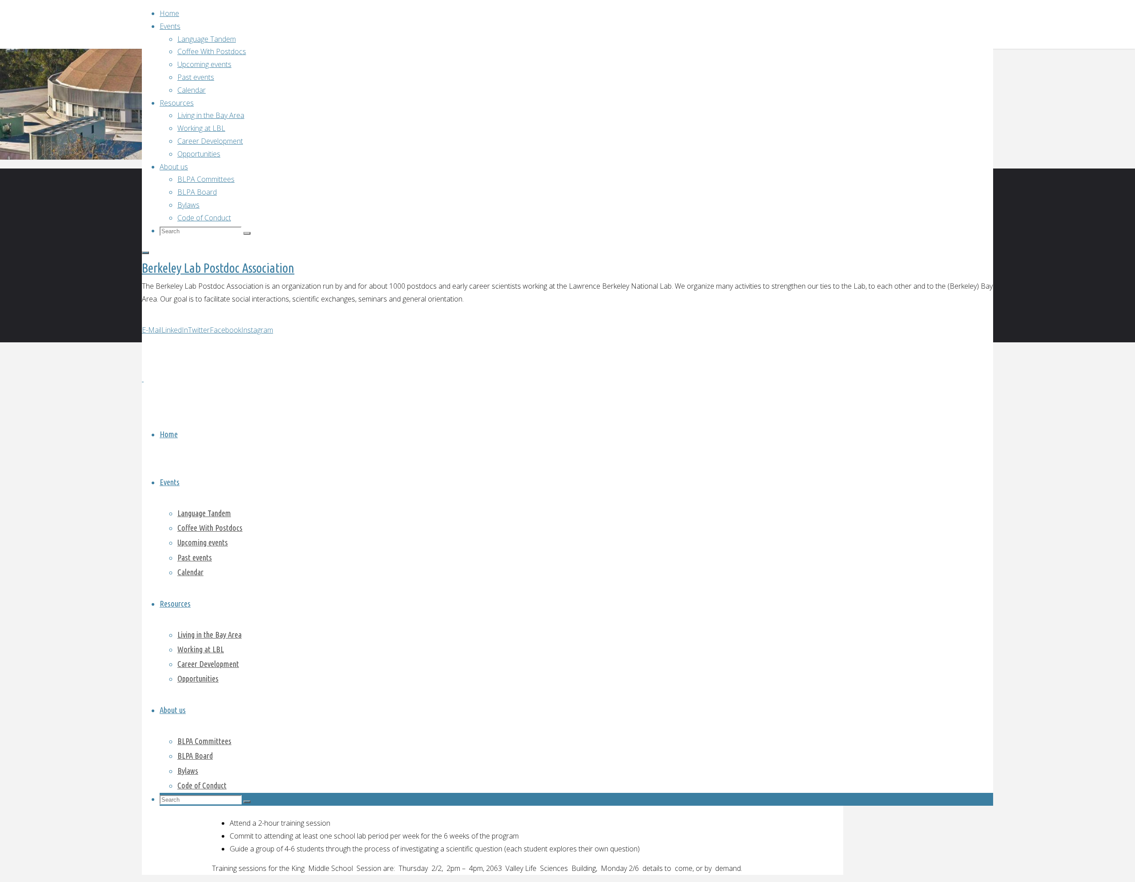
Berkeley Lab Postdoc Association (218, 268)
